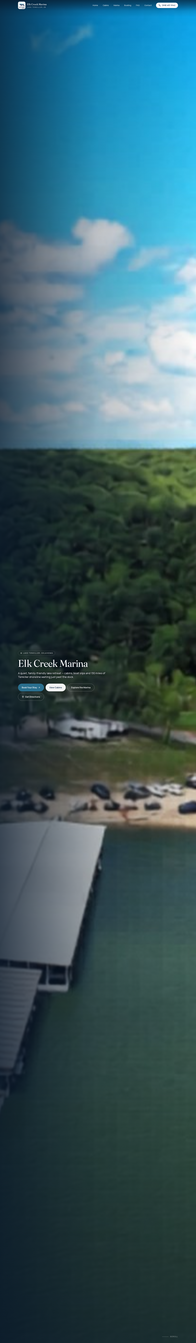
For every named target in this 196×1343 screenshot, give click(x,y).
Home (95, 5)
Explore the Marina (81, 687)
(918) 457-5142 (168, 5)
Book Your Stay (29, 687)
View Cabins (55, 687)
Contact (148, 5)
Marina (116, 5)
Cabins (106, 5)
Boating (127, 5)
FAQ (138, 5)
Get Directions (32, 696)
